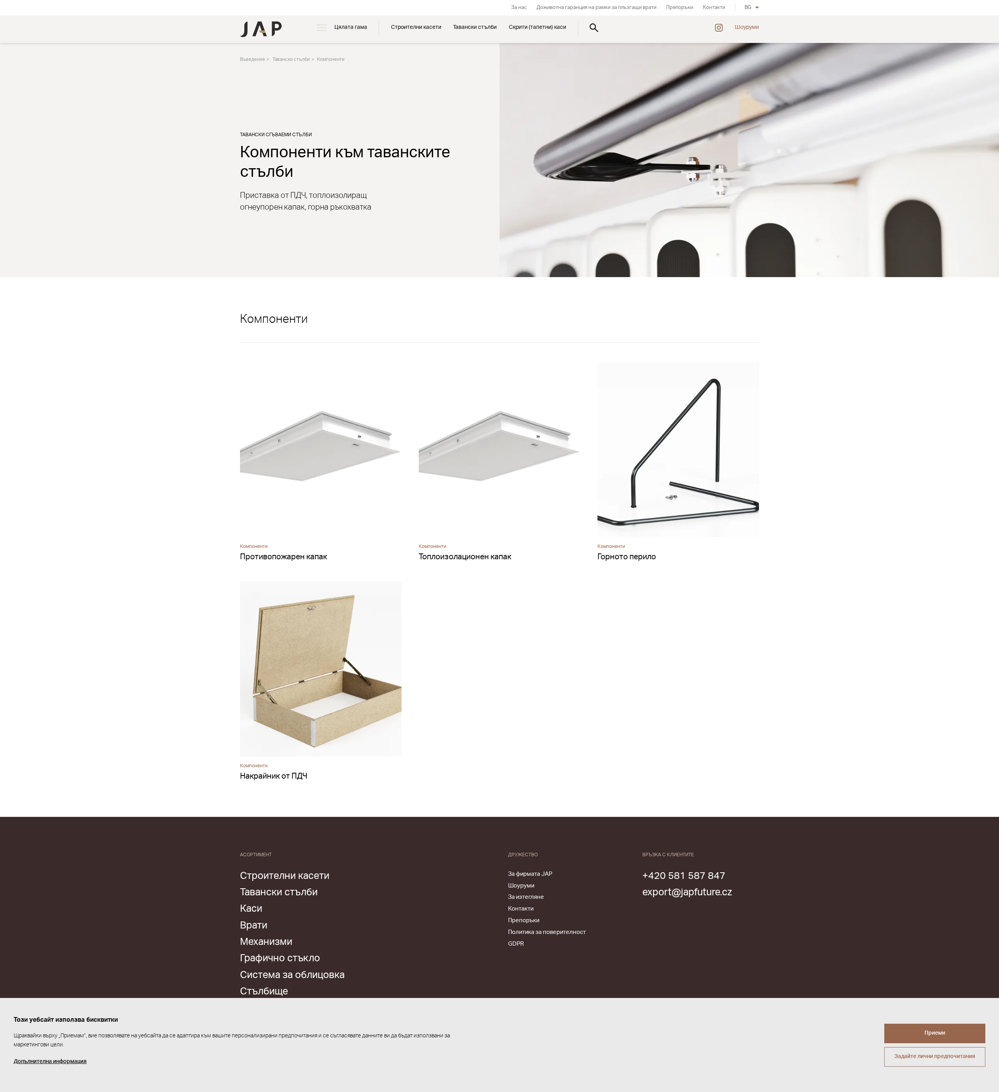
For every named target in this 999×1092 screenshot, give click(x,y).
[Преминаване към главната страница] (261, 29)
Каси (251, 909)
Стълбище (264, 991)
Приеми (934, 1033)
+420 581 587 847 (683, 876)
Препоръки (679, 7)
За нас (519, 7)
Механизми (266, 942)
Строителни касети (416, 27)
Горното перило (626, 557)
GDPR (516, 944)
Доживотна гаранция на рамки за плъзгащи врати (596, 7)
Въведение (252, 59)
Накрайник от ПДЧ (274, 776)
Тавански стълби (475, 27)
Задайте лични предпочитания (934, 1056)
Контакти (714, 7)
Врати (253, 925)
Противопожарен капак (283, 557)
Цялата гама (350, 27)
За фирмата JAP (530, 874)
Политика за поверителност (547, 932)
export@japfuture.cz (687, 892)
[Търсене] (594, 27)
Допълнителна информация (50, 1061)
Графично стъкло (280, 958)
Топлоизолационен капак (465, 557)
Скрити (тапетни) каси (537, 27)
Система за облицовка (292, 975)
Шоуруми (747, 27)
